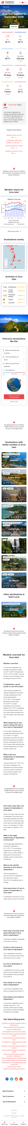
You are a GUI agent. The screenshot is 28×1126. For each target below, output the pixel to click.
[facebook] (7, 1079)
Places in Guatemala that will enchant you (14, 1027)
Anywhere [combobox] (7, 353)
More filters (14, 401)
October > (23, 26)
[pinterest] (21, 1079)
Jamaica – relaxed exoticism (14, 1029)
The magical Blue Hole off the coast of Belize (14, 1031)
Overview (14, 23)
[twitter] (11, 1079)
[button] (6, 260)
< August (5, 26)
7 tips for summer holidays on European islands (14, 1060)
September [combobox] (7, 366)
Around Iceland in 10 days (14, 1066)
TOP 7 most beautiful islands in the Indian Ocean (14, 1058)
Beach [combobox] (6, 360)
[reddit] (16, 1079)
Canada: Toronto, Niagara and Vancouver (14, 1068)
